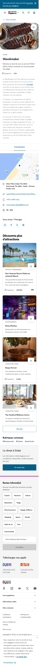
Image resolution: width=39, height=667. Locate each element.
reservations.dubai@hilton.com (17, 205)
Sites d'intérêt (11, 19)
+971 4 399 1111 (12, 199)
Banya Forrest (11, 368)
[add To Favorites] (34, 27)
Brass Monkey (11, 326)
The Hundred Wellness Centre (17, 415)
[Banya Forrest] (19, 349)
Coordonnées (19, 147)
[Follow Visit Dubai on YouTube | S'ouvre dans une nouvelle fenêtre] (35, 588)
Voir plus (19, 429)
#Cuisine (19, 441)
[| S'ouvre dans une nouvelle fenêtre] (12, 588)
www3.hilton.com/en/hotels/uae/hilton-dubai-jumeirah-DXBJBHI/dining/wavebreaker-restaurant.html (21, 194)
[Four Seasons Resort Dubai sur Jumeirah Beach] (19, 255)
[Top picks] (29, 12)
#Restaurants (8, 441)
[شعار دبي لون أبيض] (9, 582)
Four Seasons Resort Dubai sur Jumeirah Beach (17, 274)
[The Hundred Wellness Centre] (19, 396)
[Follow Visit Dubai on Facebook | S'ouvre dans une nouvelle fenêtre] (4, 588)
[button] (9, 662)
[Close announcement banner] (35, 3)
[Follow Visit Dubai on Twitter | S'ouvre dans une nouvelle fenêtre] (27, 588)
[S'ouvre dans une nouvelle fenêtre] (11, 225)
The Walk (29, 84)
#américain (29, 441)
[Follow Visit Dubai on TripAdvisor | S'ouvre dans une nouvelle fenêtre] (19, 588)
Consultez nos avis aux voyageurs (18, 4)
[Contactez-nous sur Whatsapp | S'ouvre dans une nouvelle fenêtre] (5, 225)
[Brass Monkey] (19, 307)
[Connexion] (34, 12)
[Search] (23, 12)
